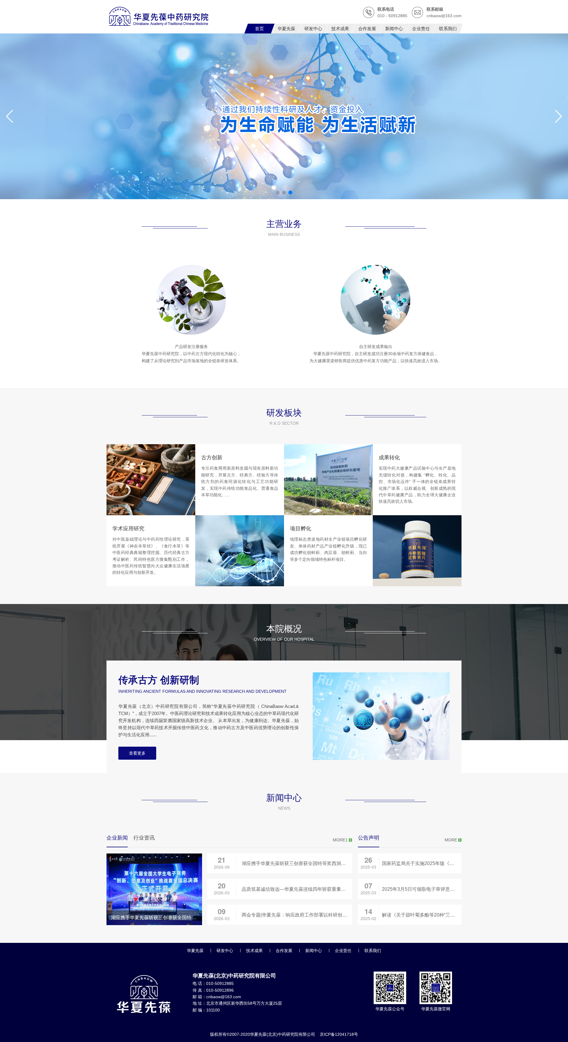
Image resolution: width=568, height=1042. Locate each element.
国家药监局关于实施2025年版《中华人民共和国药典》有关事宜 (422, 863)
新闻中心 (313, 950)
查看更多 (137, 753)
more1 (340, 840)
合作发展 (284, 950)
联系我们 (372, 950)
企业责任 (343, 950)
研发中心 (225, 950)
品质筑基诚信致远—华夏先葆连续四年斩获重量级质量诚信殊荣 (297, 889)
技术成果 (254, 950)
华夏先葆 (195, 950)
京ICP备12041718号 (339, 1034)
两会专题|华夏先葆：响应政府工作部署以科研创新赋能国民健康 (297, 914)
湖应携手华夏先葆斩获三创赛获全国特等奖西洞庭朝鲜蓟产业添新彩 (297, 863)
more (451, 840)
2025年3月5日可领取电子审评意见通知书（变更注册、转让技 (422, 889)
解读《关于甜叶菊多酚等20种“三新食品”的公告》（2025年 (422, 914)
